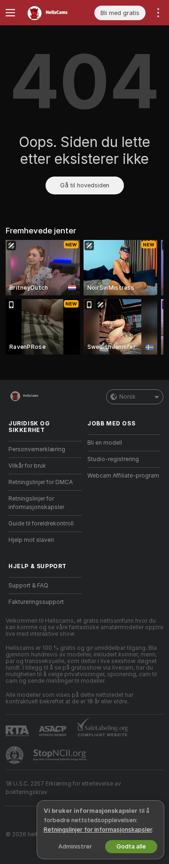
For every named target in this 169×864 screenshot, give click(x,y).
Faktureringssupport (36, 602)
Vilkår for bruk (27, 466)
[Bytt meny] (10, 12)
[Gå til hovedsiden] (52, 13)
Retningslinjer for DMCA (40, 482)
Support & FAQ (28, 585)
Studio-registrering (113, 459)
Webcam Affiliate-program (123, 475)
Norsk (127, 396)
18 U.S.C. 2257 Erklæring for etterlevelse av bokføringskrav (63, 787)
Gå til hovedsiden (84, 185)
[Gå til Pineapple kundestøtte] (15, 755)
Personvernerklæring (36, 449)
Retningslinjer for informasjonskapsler (36, 502)
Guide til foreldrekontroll (41, 523)
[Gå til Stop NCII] (60, 755)
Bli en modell (104, 443)
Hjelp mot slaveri (31, 540)
